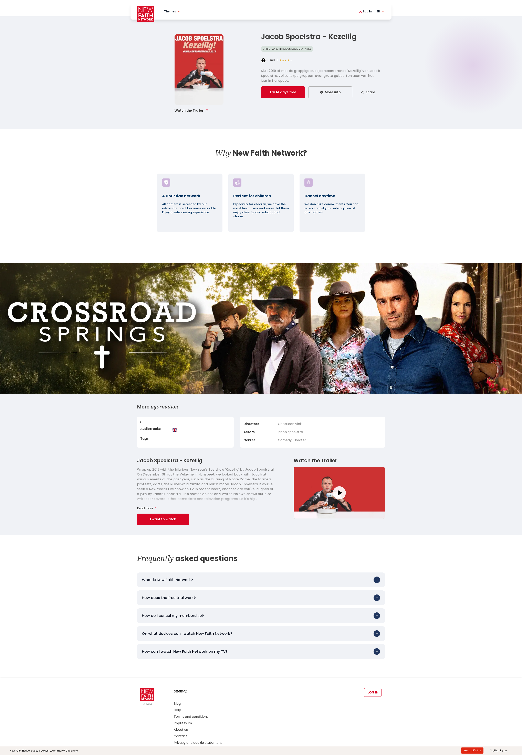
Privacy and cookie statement (198, 742)
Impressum (183, 723)
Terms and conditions (191, 716)
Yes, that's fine (472, 750)
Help (177, 710)
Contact (180, 736)
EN (378, 11)
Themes (170, 11)
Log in (372, 692)
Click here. (72, 750)
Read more (145, 508)
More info (333, 92)
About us (181, 729)
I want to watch (163, 519)
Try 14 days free (283, 92)
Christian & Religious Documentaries (287, 49)
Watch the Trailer (189, 110)
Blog (177, 703)
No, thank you (498, 750)
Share (370, 92)
